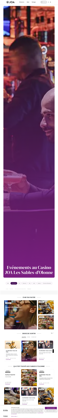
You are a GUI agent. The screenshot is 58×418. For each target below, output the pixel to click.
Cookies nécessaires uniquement (51, 410)
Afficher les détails (14, 416)
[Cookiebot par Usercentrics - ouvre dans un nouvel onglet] (5, 416)
